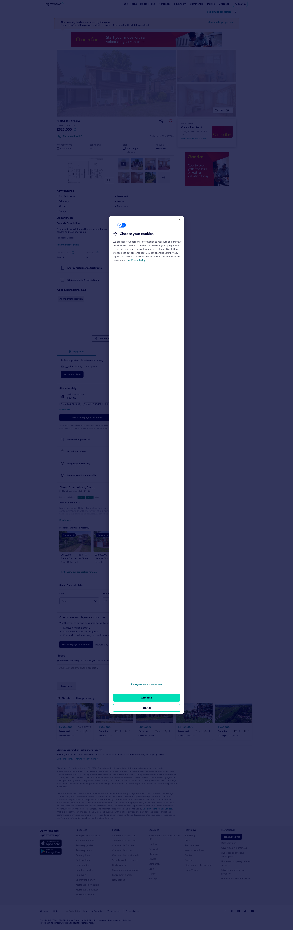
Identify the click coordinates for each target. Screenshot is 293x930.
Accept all (146, 697)
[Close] (179, 219)
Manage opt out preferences (146, 684)
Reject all (146, 707)
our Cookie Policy (136, 260)
